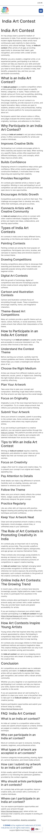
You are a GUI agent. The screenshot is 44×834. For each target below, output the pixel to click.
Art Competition (13, 820)
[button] (41, 11)
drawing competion (28, 820)
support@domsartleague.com (22, 830)
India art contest (10, 87)
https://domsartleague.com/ (12, 616)
